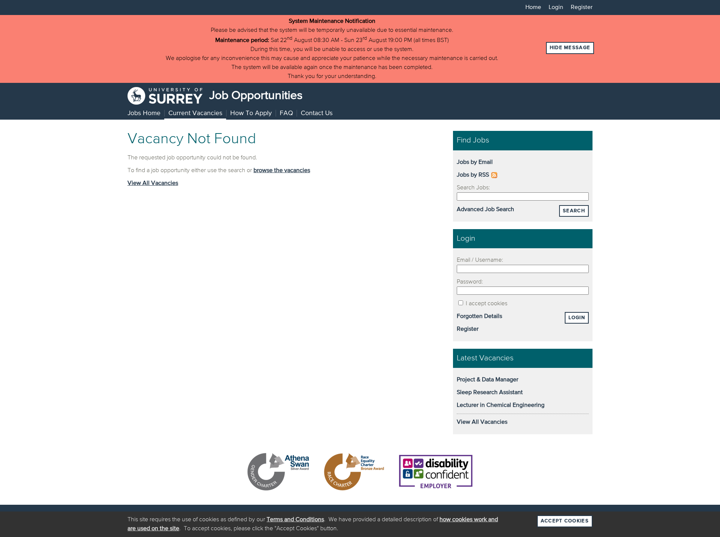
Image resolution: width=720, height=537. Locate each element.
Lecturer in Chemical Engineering (500, 405)
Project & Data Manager (487, 380)
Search (574, 210)
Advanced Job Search (485, 210)
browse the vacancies (282, 171)
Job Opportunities (254, 96)
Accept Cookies (565, 521)
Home (533, 7)
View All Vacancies (153, 183)
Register (581, 7)
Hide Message (570, 47)
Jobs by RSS (473, 175)
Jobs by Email (475, 162)
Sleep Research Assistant (490, 393)
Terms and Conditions (295, 520)
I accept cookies (485, 304)
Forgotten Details (479, 317)
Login (556, 7)
